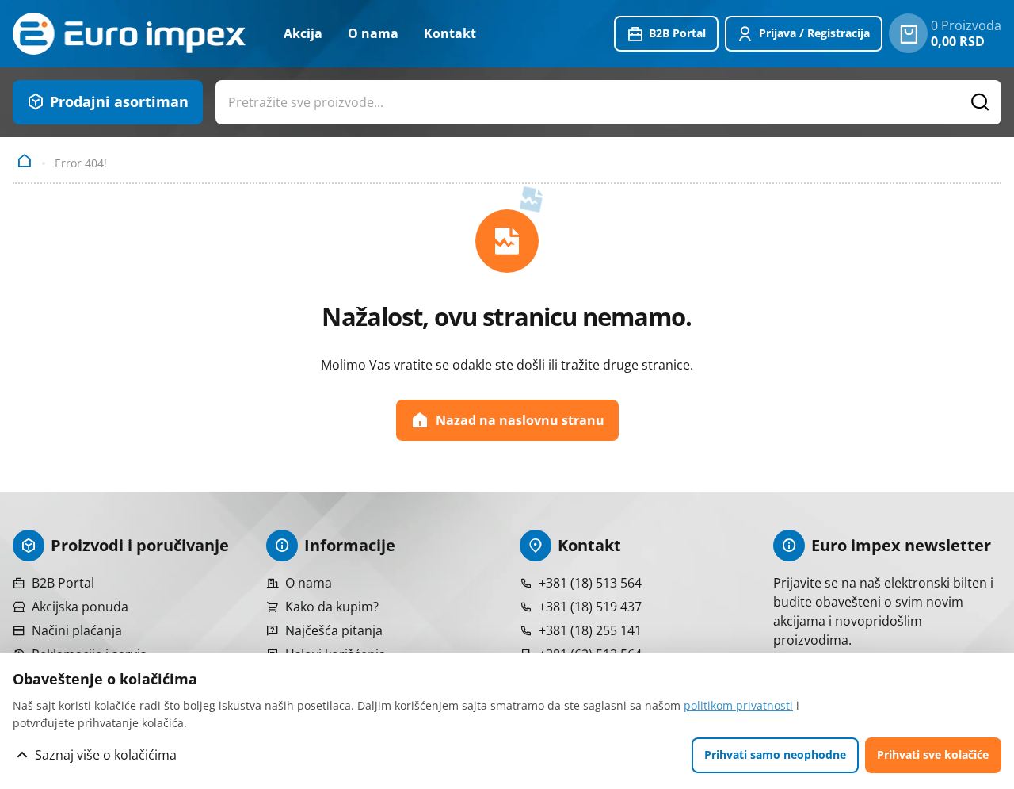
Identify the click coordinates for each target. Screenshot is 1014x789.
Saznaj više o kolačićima (106, 755)
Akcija (303, 33)
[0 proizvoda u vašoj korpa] (908, 33)
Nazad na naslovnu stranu (520, 420)
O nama (373, 33)
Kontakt (450, 33)
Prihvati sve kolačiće (933, 754)
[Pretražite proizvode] (980, 102)
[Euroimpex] (129, 34)
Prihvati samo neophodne (775, 754)
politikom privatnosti (738, 705)
